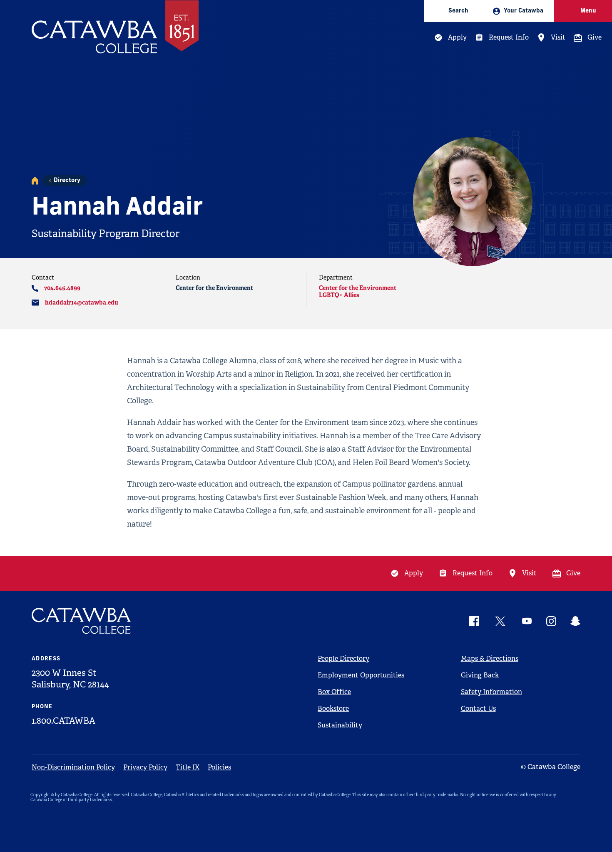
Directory (67, 180)
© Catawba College (550, 766)
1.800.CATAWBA (63, 720)
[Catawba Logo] (82, 621)
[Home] (35, 181)
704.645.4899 (62, 288)
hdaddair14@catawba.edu (81, 302)
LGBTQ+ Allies (339, 295)
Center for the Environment (357, 288)
